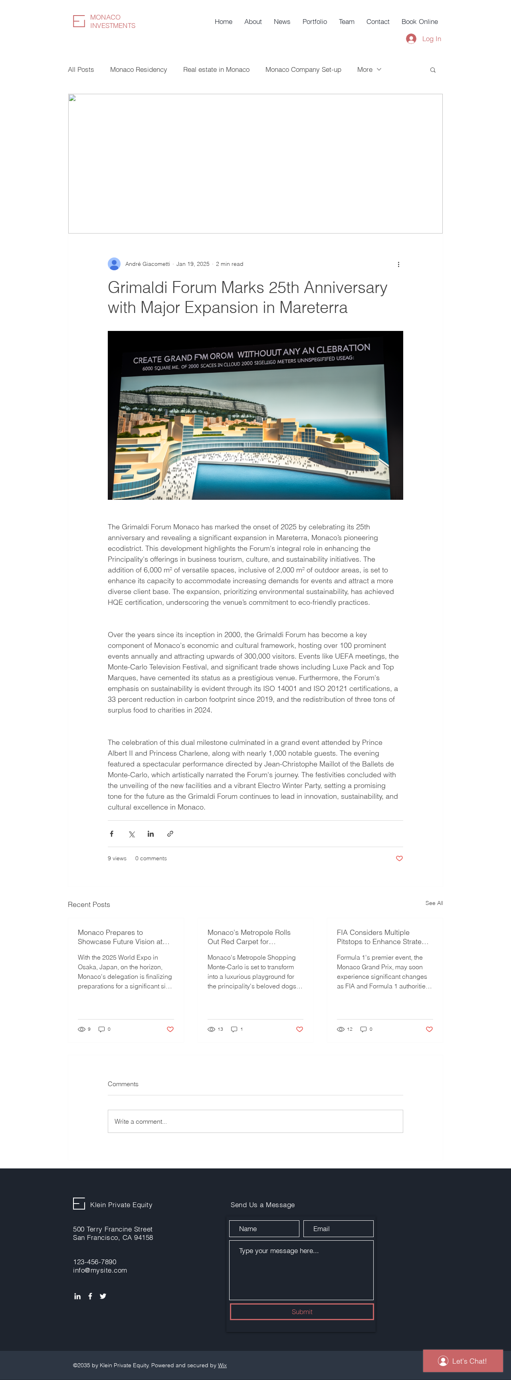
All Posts (81, 69)
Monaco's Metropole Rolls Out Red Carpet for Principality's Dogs (249, 937)
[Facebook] (90, 1296)
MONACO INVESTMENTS (112, 21)
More (364, 69)
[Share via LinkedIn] (150, 834)
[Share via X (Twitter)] (131, 834)
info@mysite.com (100, 1270)
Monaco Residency (138, 69)
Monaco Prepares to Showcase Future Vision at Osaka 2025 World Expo (120, 937)
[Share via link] (170, 834)
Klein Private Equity (121, 1204)
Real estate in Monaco (216, 69)
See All (434, 903)
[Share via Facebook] (111, 834)
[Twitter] (103, 1296)
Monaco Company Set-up (303, 69)
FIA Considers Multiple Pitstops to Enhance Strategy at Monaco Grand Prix (383, 937)
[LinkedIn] (77, 1296)
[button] (433, 69)
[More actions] (398, 264)
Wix (222, 1365)
